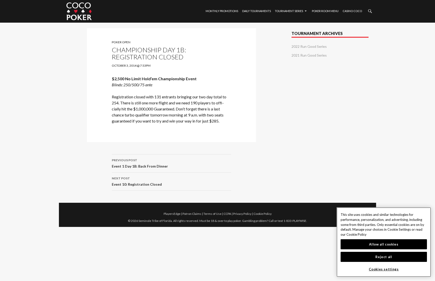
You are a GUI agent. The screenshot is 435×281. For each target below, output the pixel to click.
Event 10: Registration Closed (137, 181)
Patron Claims (192, 214)
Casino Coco (352, 11)
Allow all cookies (383, 244)
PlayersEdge (172, 214)
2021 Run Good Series (309, 55)
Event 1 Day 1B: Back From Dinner (140, 163)
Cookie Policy (262, 214)
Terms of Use (212, 214)
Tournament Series (289, 11)
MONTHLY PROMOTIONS (222, 11)
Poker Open (121, 42)
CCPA (227, 214)
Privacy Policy (242, 214)
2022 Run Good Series (309, 46)
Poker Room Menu (325, 11)
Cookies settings (384, 269)
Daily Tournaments (256, 11)
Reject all (383, 257)
